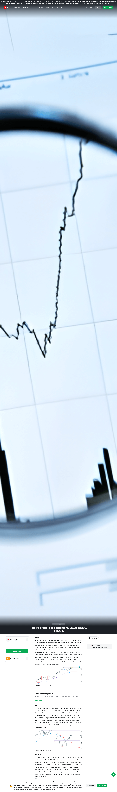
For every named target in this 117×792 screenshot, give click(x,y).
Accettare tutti (102, 786)
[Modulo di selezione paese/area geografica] (91, 7)
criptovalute (76, 757)
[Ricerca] (86, 7)
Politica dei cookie (50, 790)
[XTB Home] (7, 7)
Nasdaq (80, 708)
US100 (37, 750)
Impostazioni (90, 786)
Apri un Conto (108, 7)
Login (98, 7)
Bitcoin (57, 757)
